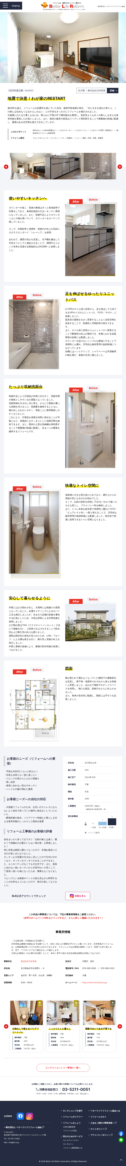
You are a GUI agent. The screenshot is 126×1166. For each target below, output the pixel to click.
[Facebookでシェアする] (121, 1133)
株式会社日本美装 (29, 961)
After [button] (75, 201)
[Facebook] (20, 1116)
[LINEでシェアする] (121, 1140)
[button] (6, 167)
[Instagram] (29, 1116)
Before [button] (93, 199)
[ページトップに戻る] (121, 1160)
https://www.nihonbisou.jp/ (94, 982)
